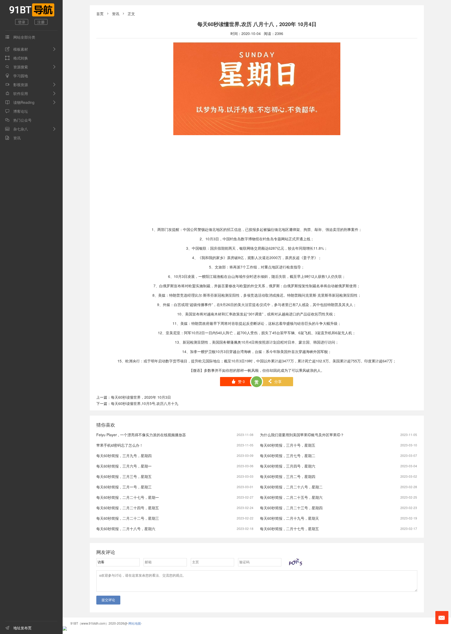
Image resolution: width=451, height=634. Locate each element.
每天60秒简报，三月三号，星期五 (124, 476)
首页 (100, 13)
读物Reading (19, 102)
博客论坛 (16, 111)
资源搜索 (16, 66)
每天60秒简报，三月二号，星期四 (287, 476)
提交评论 (108, 600)
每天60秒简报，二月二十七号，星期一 (127, 497)
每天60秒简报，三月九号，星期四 (124, 455)
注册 (41, 22)
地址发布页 (18, 627)
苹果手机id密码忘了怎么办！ (119, 445)
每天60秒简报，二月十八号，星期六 (125, 528)
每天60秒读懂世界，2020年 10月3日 (141, 397)
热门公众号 (18, 120)
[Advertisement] (256, 186)
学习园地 (16, 75)
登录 (21, 22)
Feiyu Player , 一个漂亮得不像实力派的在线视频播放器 (141, 434)
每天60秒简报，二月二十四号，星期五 (127, 507)
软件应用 (16, 93)
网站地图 (134, 623)
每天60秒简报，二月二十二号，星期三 (127, 518)
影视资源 (16, 84)
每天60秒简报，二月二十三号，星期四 (291, 507)
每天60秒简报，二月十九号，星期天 (289, 518)
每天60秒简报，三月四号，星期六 (287, 466)
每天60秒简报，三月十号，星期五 (287, 445)
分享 (275, 381)
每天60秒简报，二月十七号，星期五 (289, 528)
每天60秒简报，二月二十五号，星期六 (291, 497)
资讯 (13, 137)
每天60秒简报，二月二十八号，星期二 (291, 486)
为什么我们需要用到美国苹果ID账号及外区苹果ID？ (302, 434)
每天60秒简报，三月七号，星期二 (287, 455)
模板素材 (16, 49)
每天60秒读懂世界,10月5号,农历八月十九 (144, 403)
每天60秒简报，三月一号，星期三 (124, 486)
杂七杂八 (16, 128)
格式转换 (16, 58)
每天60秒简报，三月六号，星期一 (124, 466)
